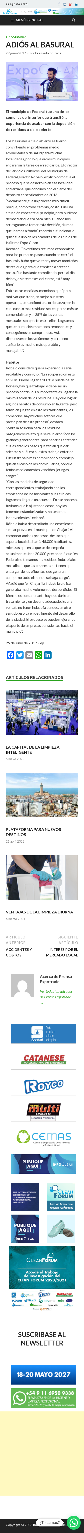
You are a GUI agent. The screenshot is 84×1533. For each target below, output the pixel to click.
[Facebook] (59, 4)
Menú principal (29, 20)
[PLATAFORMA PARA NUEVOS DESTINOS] (42, 797)
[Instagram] (64, 4)
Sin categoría (16, 36)
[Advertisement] (42, 1453)
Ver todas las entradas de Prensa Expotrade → (56, 997)
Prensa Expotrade (48, 53)
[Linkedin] (76, 4)
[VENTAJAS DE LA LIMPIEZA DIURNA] (42, 879)
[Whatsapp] (70, 4)
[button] (74, 1523)
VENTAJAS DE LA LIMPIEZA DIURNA (39, 911)
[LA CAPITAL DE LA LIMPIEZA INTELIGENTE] (42, 714)
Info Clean (40, 1525)
